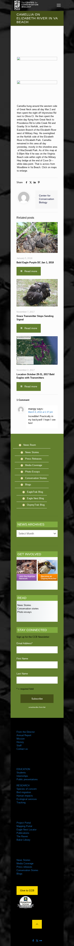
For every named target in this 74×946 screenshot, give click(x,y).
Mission (21, 738)
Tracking (21, 802)
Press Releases (33, 458)
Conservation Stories (36, 478)
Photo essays (24, 612)
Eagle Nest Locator (26, 829)
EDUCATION (23, 769)
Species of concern (27, 789)
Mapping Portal (24, 826)
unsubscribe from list (37, 707)
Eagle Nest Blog (35, 498)
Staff (19, 745)
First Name (22, 658)
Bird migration (24, 792)
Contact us (22, 749)
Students (21, 772)
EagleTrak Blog (35, 492)
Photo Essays (32, 471)
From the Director (26, 732)
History (20, 742)
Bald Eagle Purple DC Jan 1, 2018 (35, 262)
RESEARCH (23, 785)
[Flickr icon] (41, 940)
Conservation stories (28, 608)
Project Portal (24, 822)
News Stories (32, 452)
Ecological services (27, 799)
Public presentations (27, 779)
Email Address (25, 643)
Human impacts (25, 795)
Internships (22, 776)
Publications (23, 833)
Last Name (22, 673)
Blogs (28, 484)
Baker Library (23, 839)
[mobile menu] (59, 5)
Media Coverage (33, 465)
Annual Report (24, 735)
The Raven (22, 836)
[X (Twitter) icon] (37, 940)
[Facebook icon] (33, 940)
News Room (29, 445)
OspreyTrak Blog (36, 504)
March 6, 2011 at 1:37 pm (40, 412)
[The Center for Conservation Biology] (25, 5)
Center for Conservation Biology (46, 199)
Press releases (24, 867)
